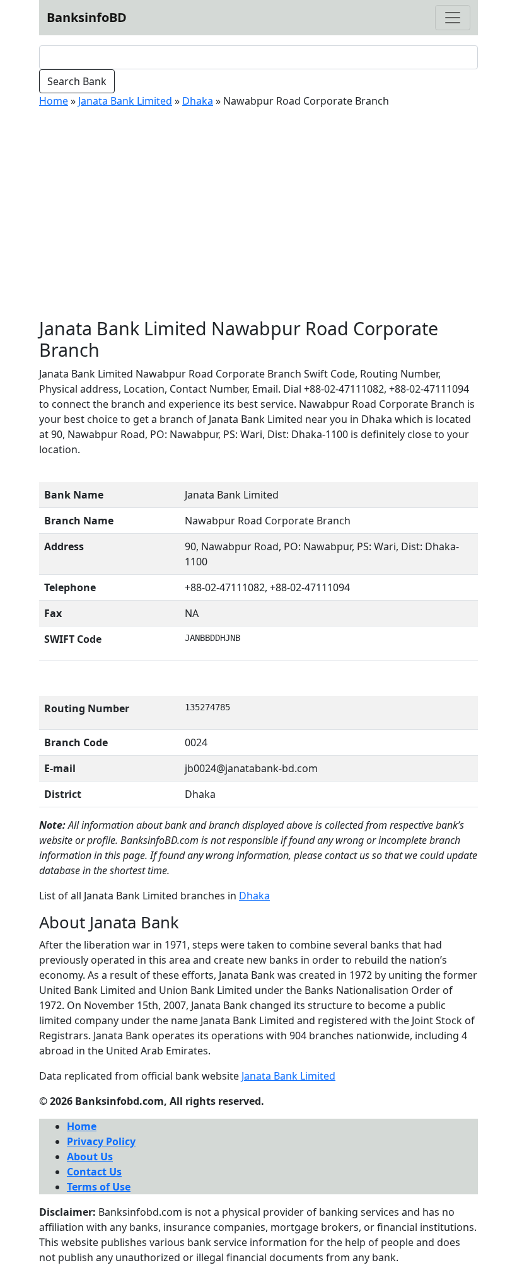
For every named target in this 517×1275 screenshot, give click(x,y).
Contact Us (94, 1172)
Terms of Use (99, 1187)
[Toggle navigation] (452, 17)
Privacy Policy (101, 1141)
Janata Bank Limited (125, 101)
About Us (90, 1156)
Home (53, 101)
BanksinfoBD (87, 17)
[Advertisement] (258, 213)
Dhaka (197, 101)
